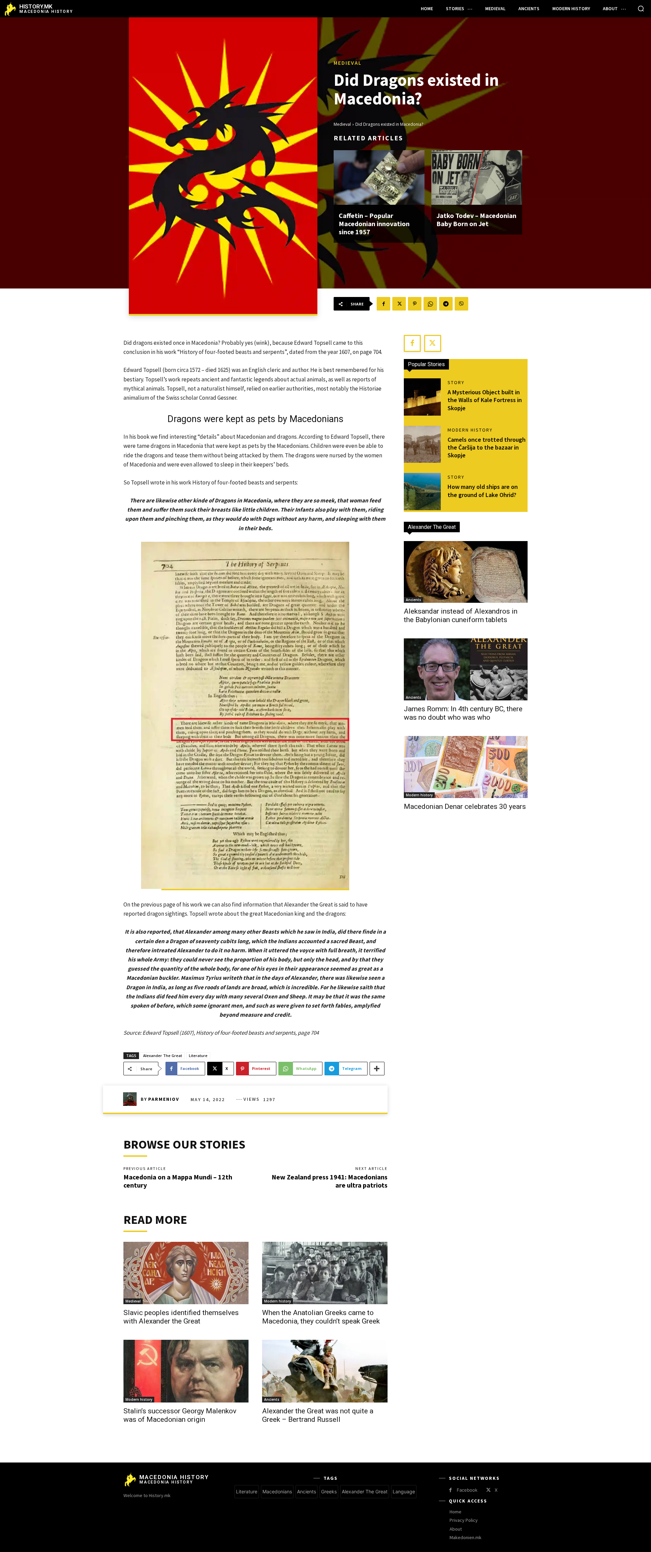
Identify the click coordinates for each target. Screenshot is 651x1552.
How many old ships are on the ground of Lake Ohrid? (483, 490)
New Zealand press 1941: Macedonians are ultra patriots (330, 1181)
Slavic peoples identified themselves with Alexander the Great (181, 1317)
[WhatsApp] (430, 304)
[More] (377, 1068)
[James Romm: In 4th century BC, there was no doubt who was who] (466, 669)
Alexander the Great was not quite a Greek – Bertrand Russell (317, 1415)
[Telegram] (446, 304)
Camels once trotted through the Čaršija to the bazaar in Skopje (487, 447)
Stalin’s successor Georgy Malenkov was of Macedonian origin (179, 1415)
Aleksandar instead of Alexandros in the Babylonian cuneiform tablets (460, 615)
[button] (640, 8)
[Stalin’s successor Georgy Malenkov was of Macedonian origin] (186, 1371)
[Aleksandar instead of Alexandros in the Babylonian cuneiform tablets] (466, 572)
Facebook (467, 1490)
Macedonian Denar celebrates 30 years (465, 806)
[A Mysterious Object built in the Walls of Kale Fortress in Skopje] (422, 397)
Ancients (271, 1399)
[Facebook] (383, 304)
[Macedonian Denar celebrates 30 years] (466, 767)
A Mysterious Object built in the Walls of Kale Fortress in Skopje (485, 400)
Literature (198, 1055)
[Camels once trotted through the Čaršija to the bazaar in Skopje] (422, 444)
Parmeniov (163, 1099)
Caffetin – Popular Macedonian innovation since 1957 (374, 223)
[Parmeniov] (132, 1099)
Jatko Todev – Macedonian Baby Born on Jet (476, 219)
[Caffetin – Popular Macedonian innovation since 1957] (379, 177)
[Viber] (461, 304)
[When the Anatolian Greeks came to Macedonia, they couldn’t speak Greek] (324, 1273)
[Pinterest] (414, 304)
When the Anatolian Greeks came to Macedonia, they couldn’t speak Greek (321, 1317)
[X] (399, 304)
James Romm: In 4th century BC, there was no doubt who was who (463, 713)
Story (456, 382)
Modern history (277, 1301)
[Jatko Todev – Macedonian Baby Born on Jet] (476, 177)
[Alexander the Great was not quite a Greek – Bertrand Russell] (324, 1371)
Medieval (348, 62)
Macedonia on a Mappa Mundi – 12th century (177, 1181)
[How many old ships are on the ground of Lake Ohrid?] (422, 491)
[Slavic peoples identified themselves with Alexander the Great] (186, 1273)
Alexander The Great (162, 1055)
